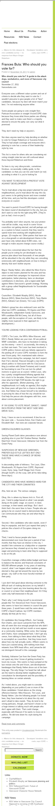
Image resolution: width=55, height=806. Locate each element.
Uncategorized (28, 730)
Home (7, 31)
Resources (9, 36)
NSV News (24, 36)
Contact (37, 36)
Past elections (10, 42)
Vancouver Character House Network (25, 791)
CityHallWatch (15, 779)
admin (32, 71)
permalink (6, 733)
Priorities (32, 31)
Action (44, 31)
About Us (18, 31)
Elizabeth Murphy (16, 781)
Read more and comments (13, 724)
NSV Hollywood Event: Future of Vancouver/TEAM (23, 787)
